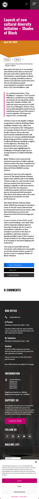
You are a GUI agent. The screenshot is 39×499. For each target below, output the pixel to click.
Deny (19, 486)
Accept (19, 481)
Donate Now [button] (15, 421)
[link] (5, 7)
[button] (36, 462)
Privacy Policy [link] (14, 496)
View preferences (19, 492)
